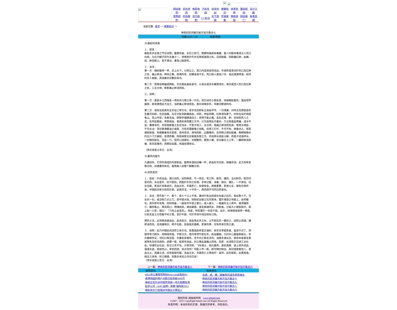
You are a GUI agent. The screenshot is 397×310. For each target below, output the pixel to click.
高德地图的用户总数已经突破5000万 (165, 278)
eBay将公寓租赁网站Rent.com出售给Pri (166, 274)
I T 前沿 (205, 18)
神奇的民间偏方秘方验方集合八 (175, 267)
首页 (157, 26)
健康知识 (169, 26)
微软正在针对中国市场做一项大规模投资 (167, 282)
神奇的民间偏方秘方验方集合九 (219, 282)
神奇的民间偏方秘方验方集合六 (235, 267)
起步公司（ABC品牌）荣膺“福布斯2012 (167, 286)
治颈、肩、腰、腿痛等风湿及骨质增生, (223, 275)
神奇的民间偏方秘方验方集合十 (219, 278)
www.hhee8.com (211, 298)
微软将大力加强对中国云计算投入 (163, 290)
